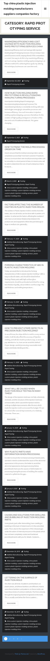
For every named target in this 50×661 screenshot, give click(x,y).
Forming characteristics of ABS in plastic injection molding (24, 266)
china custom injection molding (17, 188)
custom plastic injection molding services (19, 193)
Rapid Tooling (30, 184)
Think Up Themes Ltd (21, 654)
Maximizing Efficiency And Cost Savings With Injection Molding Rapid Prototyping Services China (24, 44)
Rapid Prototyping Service (16, 84)
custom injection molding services (29, 190)
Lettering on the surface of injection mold (21, 578)
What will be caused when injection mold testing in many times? (23, 391)
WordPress (41, 654)
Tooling (26, 81)
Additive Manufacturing (15, 242)
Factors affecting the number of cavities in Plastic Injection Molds (24, 205)
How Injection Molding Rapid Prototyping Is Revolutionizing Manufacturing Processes (23, 95)
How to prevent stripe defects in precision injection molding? (24, 329)
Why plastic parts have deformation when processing (22, 453)
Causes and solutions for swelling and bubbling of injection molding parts (25, 517)
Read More (11, 72)
